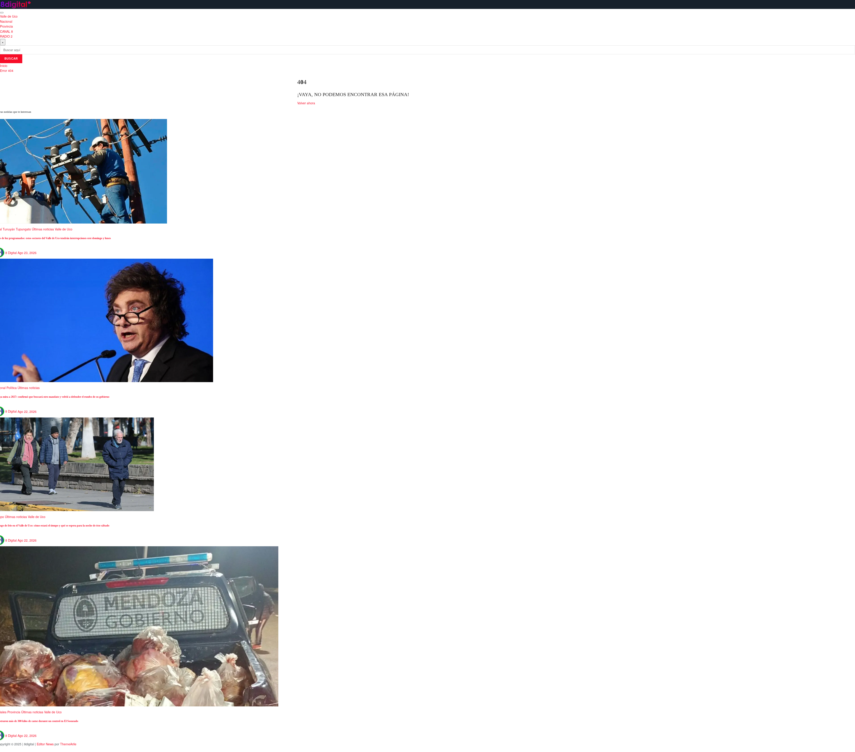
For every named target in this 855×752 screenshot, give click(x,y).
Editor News (45, 744)
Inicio (3, 65)
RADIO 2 (6, 36)
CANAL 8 (6, 31)
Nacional (6, 21)
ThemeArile (68, 744)
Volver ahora (306, 103)
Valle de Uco (9, 16)
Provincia (6, 26)
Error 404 (6, 70)
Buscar (11, 58)
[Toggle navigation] (2, 12)
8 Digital (11, 252)
